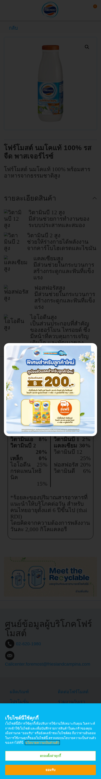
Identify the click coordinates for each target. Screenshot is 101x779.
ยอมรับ (51, 770)
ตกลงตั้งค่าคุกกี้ (50, 756)
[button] (93, 348)
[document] (50, 389)
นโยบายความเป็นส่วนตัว (42, 742)
